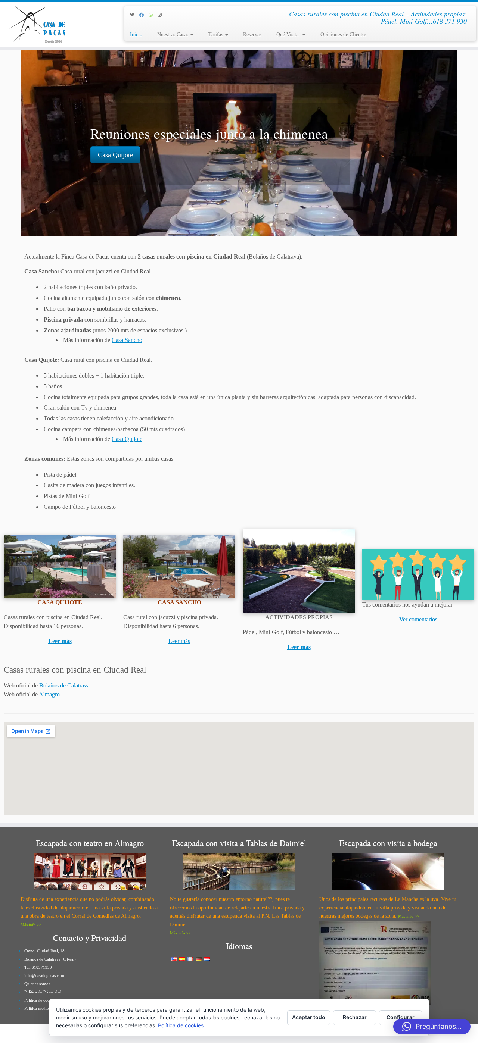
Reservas (252, 34)
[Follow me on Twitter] (134, 15)
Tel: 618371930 (38, 967)
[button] (432, 1026)
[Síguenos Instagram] (162, 15)
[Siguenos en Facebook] (144, 15)
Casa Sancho (127, 340)
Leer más (60, 641)
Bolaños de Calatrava (64, 685)
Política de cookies (40, 1000)
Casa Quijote (115, 155)
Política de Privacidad (43, 992)
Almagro (49, 694)
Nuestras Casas (173, 34)
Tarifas (216, 34)
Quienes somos (37, 983)
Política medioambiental (45, 1008)
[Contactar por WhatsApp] (153, 15)
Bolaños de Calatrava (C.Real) (50, 959)
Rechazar (355, 1017)
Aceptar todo (308, 1017)
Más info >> (31, 925)
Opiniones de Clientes (343, 34)
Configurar (401, 1017)
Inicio (136, 34)
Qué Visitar (289, 34)
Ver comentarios (418, 619)
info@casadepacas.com (44, 975)
